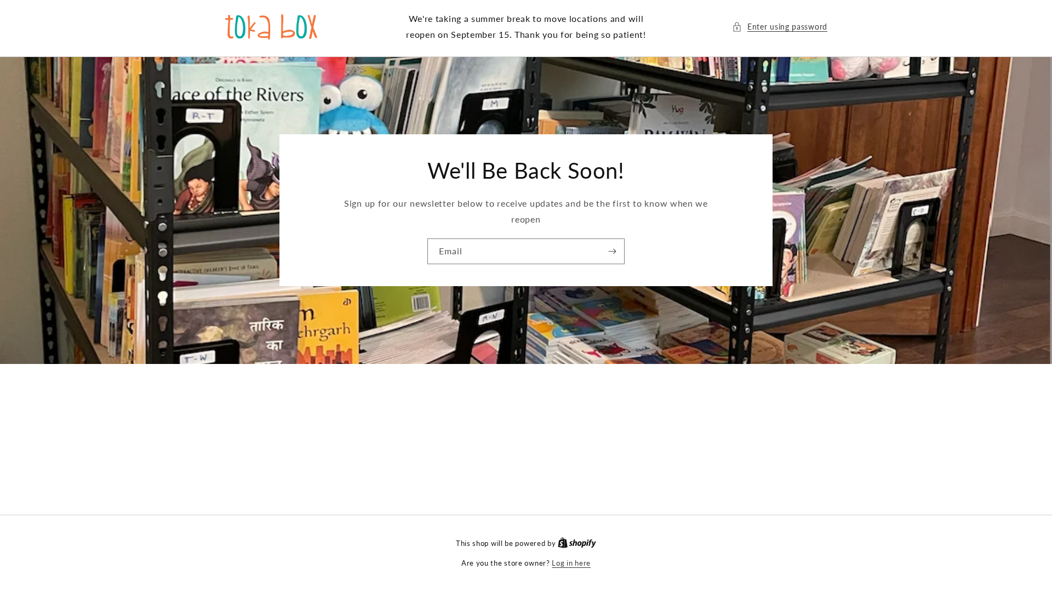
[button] (779, 26)
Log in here (571, 563)
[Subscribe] (612, 251)
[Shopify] (577, 543)
